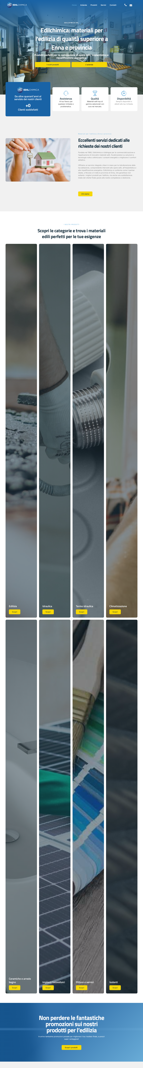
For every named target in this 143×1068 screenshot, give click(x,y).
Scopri (14, 612)
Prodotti (94, 5)
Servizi (103, 5)
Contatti (113, 5)
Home (74, 5)
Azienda (83, 5)
